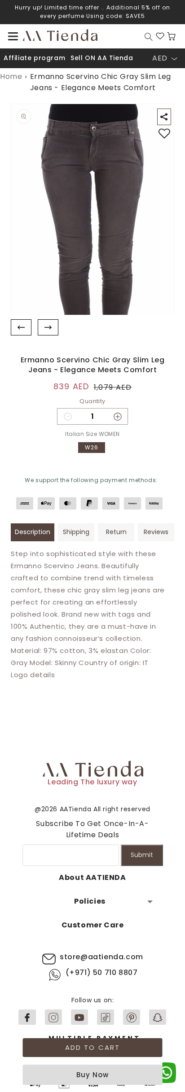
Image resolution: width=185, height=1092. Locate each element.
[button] (13, 36)
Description (32, 531)
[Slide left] (21, 327)
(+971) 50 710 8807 (102, 972)
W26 (91, 447)
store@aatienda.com (101, 957)
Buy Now (92, 1074)
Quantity (92, 401)
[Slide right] (48, 327)
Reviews (156, 531)
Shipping (76, 531)
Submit (142, 854)
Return (116, 531)
